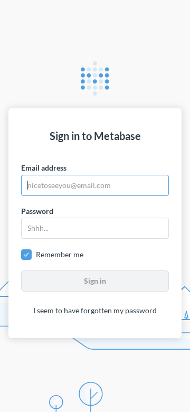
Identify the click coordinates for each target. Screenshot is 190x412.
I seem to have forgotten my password (95, 310)
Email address (43, 167)
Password (37, 211)
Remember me (59, 254)
